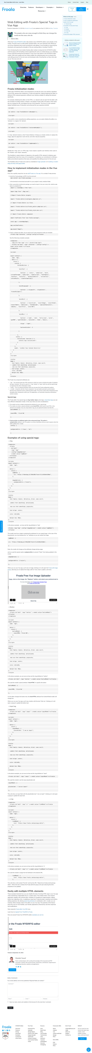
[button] (40, 7)
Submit (10, 1008)
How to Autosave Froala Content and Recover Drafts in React (75, 44)
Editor (51, 28)
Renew (69, 2)
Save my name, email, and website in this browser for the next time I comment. (30, 1002)
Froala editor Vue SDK (22, 909)
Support (82, 2)
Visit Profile (12, 969)
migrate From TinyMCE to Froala (23, 912)
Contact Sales (76, 2)
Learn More (21, 2)
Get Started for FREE (1, 527)
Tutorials (55, 28)
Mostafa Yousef (28, 28)
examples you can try (37, 915)
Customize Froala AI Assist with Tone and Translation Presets (74, 56)
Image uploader (41, 161)
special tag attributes (29, 901)
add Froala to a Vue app (34, 173)
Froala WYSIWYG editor (19, 42)
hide (75, 16)
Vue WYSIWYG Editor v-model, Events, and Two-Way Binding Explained (74, 50)
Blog (87, 2)
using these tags (48, 400)
